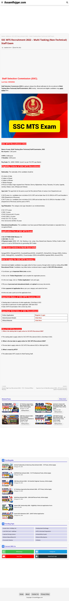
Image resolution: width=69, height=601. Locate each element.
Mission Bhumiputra (41, 537)
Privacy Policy (45, 594)
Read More (26, 410)
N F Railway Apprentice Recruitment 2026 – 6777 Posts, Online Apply (26, 405)
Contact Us (35, 594)
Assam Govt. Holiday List (9, 528)
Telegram (52, 551)
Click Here (38, 318)
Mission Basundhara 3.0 (9, 537)
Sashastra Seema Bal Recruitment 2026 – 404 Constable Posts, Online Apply (59, 406)
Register (38, 315)
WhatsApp (19, 551)
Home (3, 36)
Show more (62, 399)
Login (43, 315)
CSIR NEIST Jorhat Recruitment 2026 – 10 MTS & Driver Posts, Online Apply (59, 418)
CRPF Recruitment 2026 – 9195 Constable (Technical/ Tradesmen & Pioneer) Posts (27, 418)
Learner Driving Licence (9, 534)
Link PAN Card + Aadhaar (9, 531)
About (27, 594)
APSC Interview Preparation (43, 531)
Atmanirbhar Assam (41, 534)
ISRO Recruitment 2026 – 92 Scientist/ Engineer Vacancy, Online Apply (33, 481)
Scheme (38, 540)
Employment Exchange (42, 528)
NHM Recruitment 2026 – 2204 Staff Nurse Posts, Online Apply (31, 497)
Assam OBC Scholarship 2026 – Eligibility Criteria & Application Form (33, 505)
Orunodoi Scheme (8, 540)
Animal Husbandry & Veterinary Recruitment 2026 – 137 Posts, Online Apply (35, 465)
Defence (8, 36)
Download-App (52, 556)
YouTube (19, 556)
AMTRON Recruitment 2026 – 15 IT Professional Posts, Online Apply (32, 473)
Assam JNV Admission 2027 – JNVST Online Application (29, 513)
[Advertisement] (34, 19)
